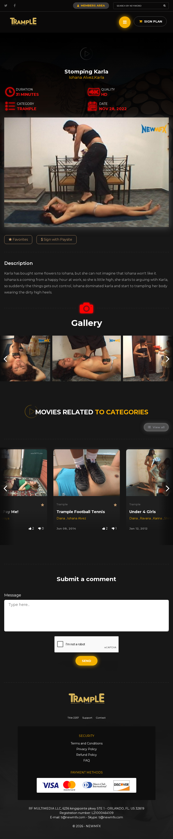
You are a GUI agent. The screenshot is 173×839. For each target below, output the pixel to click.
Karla (99, 77)
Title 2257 (73, 717)
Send (86, 661)
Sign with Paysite (57, 239)
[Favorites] (42, 505)
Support (87, 717)
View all (158, 427)
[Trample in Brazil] (23, 21)
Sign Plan (152, 21)
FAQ (86, 760)
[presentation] (5, 358)
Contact (101, 717)
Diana (61, 518)
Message (12, 595)
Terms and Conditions (87, 743)
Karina (158, 518)
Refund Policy (86, 755)
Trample (62, 504)
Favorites (20, 239)
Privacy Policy (86, 749)
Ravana (146, 518)
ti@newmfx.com (73, 817)
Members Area (92, 5)
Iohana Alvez (81, 77)
